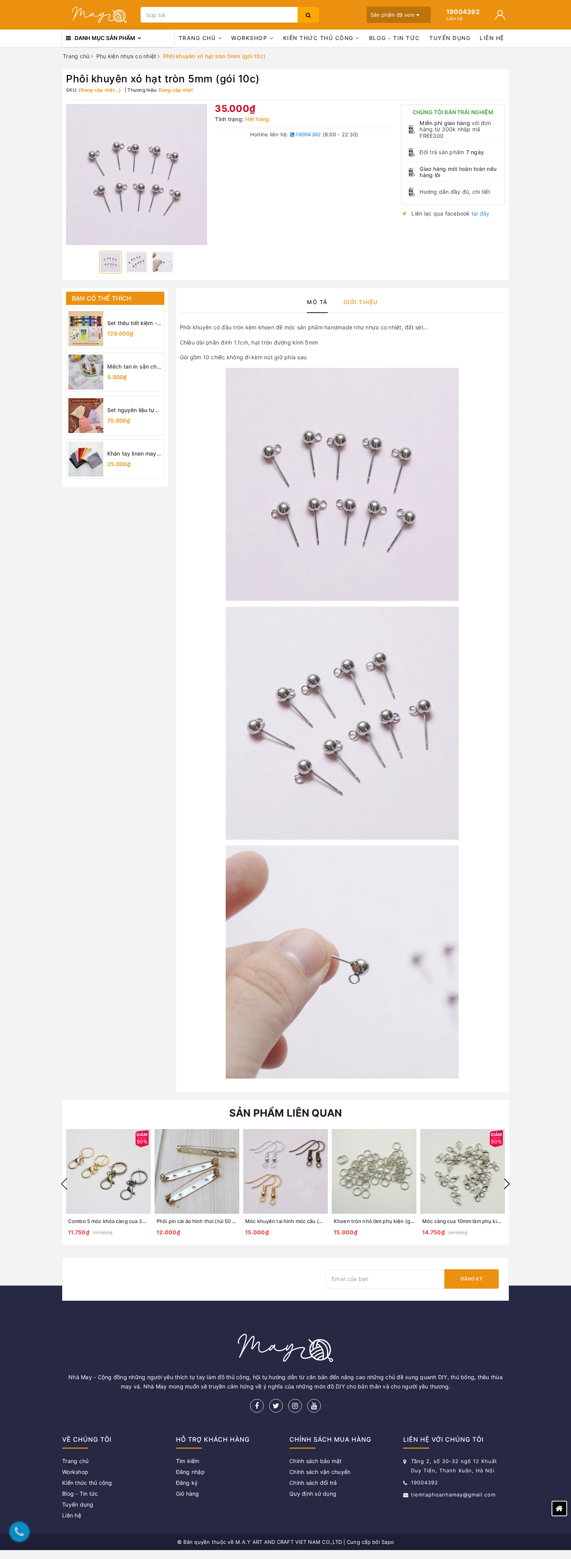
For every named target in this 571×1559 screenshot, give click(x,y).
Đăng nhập (190, 1472)
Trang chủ (198, 38)
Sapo (387, 1542)
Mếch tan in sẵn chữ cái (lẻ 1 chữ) (133, 367)
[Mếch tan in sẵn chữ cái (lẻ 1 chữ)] (85, 372)
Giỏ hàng (187, 1493)
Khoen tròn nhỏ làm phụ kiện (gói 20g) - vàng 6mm (395, 1221)
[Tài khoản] (500, 15)
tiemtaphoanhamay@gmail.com (453, 1494)
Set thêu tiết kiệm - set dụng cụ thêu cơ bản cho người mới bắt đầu (133, 323)
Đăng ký (471, 1279)
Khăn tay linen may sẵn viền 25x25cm (132, 454)
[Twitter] (276, 1406)
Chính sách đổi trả (313, 1482)
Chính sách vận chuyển (319, 1472)
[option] (136, 174)
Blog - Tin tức (394, 38)
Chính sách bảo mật (315, 1461)
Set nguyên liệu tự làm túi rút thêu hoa (132, 410)
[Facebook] (257, 1406)
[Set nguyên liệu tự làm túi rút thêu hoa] (85, 415)
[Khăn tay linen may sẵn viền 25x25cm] (85, 459)
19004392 (307, 134)
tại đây (481, 213)
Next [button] (507, 1184)
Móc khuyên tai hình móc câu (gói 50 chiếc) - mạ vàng (310, 1221)
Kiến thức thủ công (319, 38)
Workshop (250, 38)
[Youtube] (314, 1406)
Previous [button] (64, 1184)
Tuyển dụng (449, 38)
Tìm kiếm (188, 1461)
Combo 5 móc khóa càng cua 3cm (108, 1221)
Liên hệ (492, 38)
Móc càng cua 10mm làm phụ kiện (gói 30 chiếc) (480, 1221)
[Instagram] (295, 1406)
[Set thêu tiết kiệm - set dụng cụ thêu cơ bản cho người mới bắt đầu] (85, 328)
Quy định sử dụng (312, 1493)
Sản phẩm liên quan (285, 1113)
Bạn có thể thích (102, 298)
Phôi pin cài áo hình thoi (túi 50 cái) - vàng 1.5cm (215, 1221)
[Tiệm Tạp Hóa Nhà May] (99, 15)
